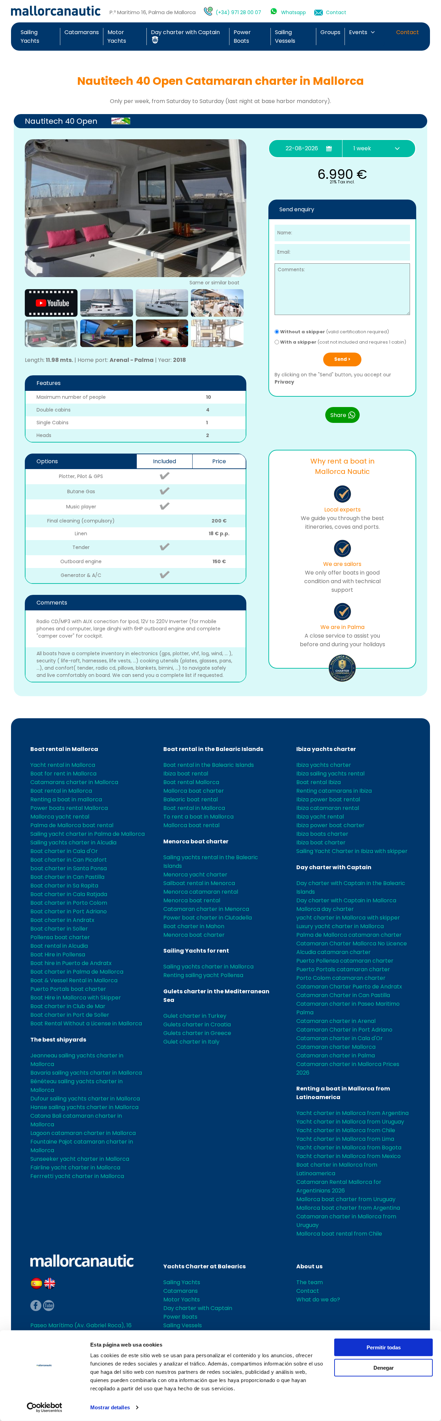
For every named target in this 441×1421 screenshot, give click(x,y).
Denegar (383, 1367)
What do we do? (318, 1299)
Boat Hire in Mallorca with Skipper (75, 998)
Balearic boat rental (190, 799)
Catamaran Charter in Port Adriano (344, 1030)
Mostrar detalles (110, 1407)
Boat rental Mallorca (191, 782)
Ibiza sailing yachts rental (330, 774)
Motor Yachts (181, 1299)
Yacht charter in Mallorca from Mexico (348, 1156)
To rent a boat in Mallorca (198, 817)
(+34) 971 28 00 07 (238, 12)
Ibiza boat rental (185, 774)
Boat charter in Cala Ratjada (68, 894)
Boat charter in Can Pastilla (67, 877)
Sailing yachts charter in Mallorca (208, 967)
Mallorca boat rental (191, 825)
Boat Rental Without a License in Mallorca (86, 1023)
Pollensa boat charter (60, 937)
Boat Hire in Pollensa (57, 954)
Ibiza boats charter (322, 834)
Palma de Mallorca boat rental (71, 825)
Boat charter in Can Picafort (68, 860)
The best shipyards (58, 1040)
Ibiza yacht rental (320, 817)
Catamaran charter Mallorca (336, 1047)
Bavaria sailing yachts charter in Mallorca (86, 1073)
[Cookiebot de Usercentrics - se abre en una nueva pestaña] (44, 1407)
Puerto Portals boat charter (68, 989)
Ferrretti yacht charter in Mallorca (77, 1176)
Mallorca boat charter (193, 791)
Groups (330, 32)
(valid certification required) (334, 331)
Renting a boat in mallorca (66, 799)
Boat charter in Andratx (62, 920)
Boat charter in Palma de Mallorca (76, 972)
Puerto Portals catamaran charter (343, 969)
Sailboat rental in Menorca (199, 883)
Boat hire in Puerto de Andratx (71, 963)
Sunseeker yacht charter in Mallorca (79, 1159)
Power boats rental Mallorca (69, 808)
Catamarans (81, 32)
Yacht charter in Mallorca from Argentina (352, 1113)
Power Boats (180, 1317)
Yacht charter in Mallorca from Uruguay (350, 1122)
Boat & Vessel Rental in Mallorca (73, 980)
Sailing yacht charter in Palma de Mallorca (87, 834)
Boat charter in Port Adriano (68, 911)
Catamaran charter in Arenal (336, 1021)
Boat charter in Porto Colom (68, 903)
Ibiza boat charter (321, 842)
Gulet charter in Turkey (194, 1016)
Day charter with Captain (333, 867)
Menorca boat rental (191, 900)
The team (309, 1282)
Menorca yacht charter (195, 875)
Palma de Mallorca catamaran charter (349, 935)
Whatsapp (293, 12)
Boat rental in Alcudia (59, 946)
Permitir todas (384, 1347)
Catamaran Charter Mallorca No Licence (351, 943)
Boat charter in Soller (59, 929)
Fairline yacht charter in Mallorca (75, 1167)
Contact (336, 12)
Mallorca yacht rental (59, 817)
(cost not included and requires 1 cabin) (343, 342)
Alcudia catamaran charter (333, 952)
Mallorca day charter (325, 909)
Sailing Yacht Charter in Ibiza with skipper (352, 851)
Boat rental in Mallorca (64, 749)
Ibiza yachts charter (326, 749)
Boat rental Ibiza (318, 782)
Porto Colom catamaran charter (341, 978)
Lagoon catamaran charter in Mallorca (83, 1133)
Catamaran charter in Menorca (206, 909)
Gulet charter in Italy (191, 1042)
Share (339, 415)
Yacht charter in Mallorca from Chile (345, 1130)
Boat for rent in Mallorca (63, 774)
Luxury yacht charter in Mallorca (340, 926)
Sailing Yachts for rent (196, 951)
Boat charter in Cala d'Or (64, 851)
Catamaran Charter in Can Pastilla (343, 995)
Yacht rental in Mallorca (62, 765)
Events (358, 32)
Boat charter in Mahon (193, 926)
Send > (342, 359)
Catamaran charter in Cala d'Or (339, 1038)
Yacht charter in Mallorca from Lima (345, 1139)
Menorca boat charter (195, 841)
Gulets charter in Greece (197, 1033)
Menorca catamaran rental (200, 892)
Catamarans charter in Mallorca (74, 782)
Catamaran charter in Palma (335, 1055)
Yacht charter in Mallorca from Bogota (348, 1147)
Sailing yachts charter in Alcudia (73, 842)
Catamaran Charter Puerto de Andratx (349, 987)
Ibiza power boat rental (328, 799)
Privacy (284, 381)
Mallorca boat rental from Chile (339, 1234)
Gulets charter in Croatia (197, 1024)
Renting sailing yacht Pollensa (203, 975)
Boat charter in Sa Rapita (64, 886)
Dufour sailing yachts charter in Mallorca (85, 1099)
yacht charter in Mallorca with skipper (348, 918)
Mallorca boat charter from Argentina (348, 1208)
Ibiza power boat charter (330, 825)
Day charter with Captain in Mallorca (346, 900)
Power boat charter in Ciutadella (207, 918)
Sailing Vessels (182, 1325)
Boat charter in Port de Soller (69, 1015)
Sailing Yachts (181, 1282)
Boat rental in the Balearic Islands (213, 749)
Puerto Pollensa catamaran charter (344, 961)
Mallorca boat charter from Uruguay (346, 1199)
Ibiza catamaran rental (327, 808)
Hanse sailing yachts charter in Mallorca (84, 1107)
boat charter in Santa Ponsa (68, 868)
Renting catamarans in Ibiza (334, 791)
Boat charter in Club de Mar (67, 1006)
